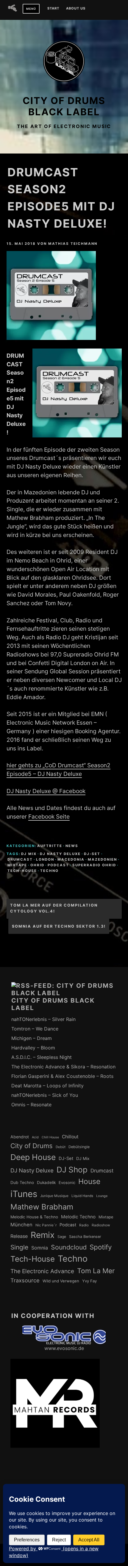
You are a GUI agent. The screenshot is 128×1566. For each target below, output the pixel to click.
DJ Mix (29, 854)
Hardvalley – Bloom (33, 1048)
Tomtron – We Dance (34, 1029)
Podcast (58, 865)
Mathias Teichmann (72, 244)
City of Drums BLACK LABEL (64, 106)
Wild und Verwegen (61, 1281)
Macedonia (71, 859)
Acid (35, 1137)
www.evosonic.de (64, 1348)
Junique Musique (54, 1196)
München (21, 1225)
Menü (31, 8)
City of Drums (31, 1146)
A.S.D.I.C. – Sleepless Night (41, 1057)
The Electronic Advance (42, 1271)
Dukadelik (46, 1182)
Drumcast (20, 859)
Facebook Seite (49, 816)
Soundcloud (69, 1247)
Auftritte (49, 846)
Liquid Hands (82, 1196)
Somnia (39, 1248)
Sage (61, 1236)
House (89, 1181)
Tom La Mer (96, 1271)
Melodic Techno (78, 1217)
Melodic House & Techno (34, 1217)
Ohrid (37, 865)
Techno (49, 871)
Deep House (33, 1157)
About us (75, 8)
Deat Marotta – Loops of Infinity (47, 1086)
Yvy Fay (89, 1281)
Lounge (101, 1196)
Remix (42, 1235)
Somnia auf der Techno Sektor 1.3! (59, 926)
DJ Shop (72, 1169)
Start (53, 8)
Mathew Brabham (41, 1206)
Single (19, 1247)
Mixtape (17, 865)
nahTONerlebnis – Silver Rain (43, 1019)
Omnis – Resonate (31, 1105)
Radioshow (101, 1225)
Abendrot (19, 1136)
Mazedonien (102, 859)
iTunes (23, 1194)
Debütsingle (79, 1147)
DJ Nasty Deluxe (60, 854)
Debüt (60, 1147)
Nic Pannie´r (46, 1225)
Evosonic (67, 1182)
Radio (84, 1225)
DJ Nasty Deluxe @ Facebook (46, 791)
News (71, 846)
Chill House (50, 1137)
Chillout (70, 1137)
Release (19, 1236)
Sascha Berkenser (85, 1236)
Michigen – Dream (31, 1038)
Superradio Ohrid (94, 865)
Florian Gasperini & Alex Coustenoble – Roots (62, 1076)
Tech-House (22, 871)
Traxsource (25, 1280)
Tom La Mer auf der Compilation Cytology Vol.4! (54, 908)
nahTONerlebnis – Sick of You (44, 1095)
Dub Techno (22, 1182)
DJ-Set (92, 854)
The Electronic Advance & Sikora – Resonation (63, 1067)
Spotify (101, 1247)
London (45, 859)
